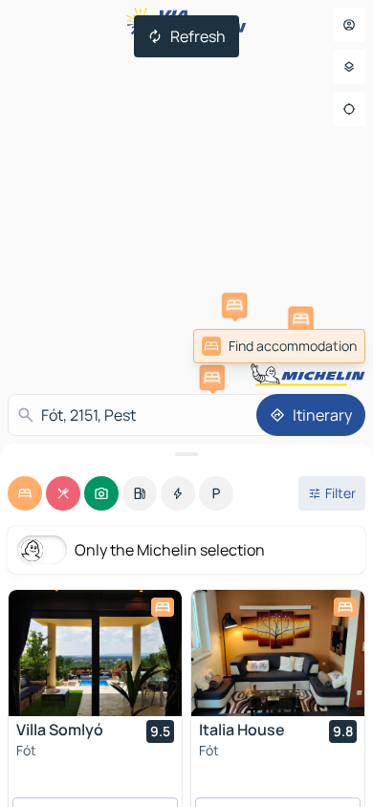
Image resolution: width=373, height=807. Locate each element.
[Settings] (349, 67)
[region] (95, 653)
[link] (279, 346)
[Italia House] (277, 653)
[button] (301, 319)
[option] (25, 493)
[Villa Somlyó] (95, 653)
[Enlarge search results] (186, 454)
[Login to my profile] (349, 25)
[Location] (349, 109)
